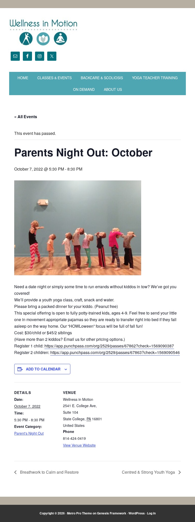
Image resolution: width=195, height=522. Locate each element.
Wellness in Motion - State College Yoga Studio (97, 32)
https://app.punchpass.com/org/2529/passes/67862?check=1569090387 (109, 346)
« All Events (25, 116)
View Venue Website (79, 445)
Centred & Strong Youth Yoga (149, 472)
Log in (151, 513)
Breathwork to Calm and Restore (49, 472)
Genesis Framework (111, 513)
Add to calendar (43, 368)
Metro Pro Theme (79, 513)
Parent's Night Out (29, 433)
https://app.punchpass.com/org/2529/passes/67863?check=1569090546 (115, 352)
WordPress (136, 513)
